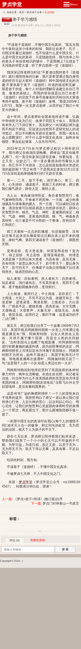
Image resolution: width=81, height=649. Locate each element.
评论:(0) (14, 540)
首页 (21, 12)
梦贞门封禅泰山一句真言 (61, 503)
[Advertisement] (40, 608)
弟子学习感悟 (24, 19)
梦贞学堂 (12, 4)
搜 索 (65, 549)
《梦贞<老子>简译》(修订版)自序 (38, 499)
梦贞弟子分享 (34, 12)
